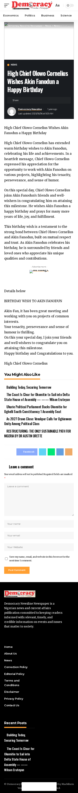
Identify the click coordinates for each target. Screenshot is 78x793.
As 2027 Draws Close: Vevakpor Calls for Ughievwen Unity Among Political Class (38, 421)
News (14, 65)
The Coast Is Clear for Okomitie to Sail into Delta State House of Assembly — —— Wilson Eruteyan (37, 397)
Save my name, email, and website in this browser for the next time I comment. (39, 558)
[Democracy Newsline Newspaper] (32, 5)
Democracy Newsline (30, 109)
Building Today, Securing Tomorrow (28, 387)
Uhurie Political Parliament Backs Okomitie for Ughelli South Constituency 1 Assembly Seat (35, 409)
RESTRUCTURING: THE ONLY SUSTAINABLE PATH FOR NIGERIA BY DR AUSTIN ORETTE (37, 433)
